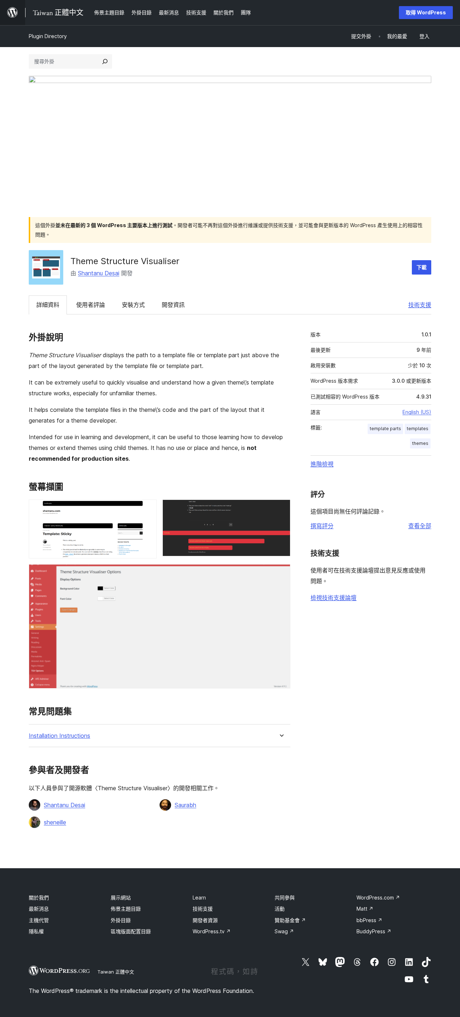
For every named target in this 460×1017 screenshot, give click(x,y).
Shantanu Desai (98, 273)
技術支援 (419, 304)
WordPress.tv (212, 931)
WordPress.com (378, 897)
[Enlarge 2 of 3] (280, 509)
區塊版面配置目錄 (131, 931)
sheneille (55, 822)
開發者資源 (205, 920)
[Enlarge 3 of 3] (280, 573)
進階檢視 (322, 464)
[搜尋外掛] (105, 61)
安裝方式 (133, 304)
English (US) (416, 412)
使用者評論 (90, 304)
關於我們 (39, 897)
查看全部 (419, 525)
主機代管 (39, 920)
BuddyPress (373, 931)
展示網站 (121, 897)
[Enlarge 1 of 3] (147, 509)
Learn (199, 897)
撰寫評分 (322, 525)
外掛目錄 (121, 920)
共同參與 (285, 897)
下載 (422, 267)
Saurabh (185, 805)
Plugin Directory (48, 36)
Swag (284, 931)
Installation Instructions (59, 735)
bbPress (369, 920)
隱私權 (36, 931)
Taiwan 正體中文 (115, 972)
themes (420, 443)
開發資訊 (173, 304)
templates (417, 428)
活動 (280, 909)
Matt (364, 909)
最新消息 (39, 909)
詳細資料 (47, 304)
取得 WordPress (426, 12)
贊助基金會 (290, 920)
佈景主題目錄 (126, 909)
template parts (385, 428)
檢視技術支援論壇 (333, 597)
